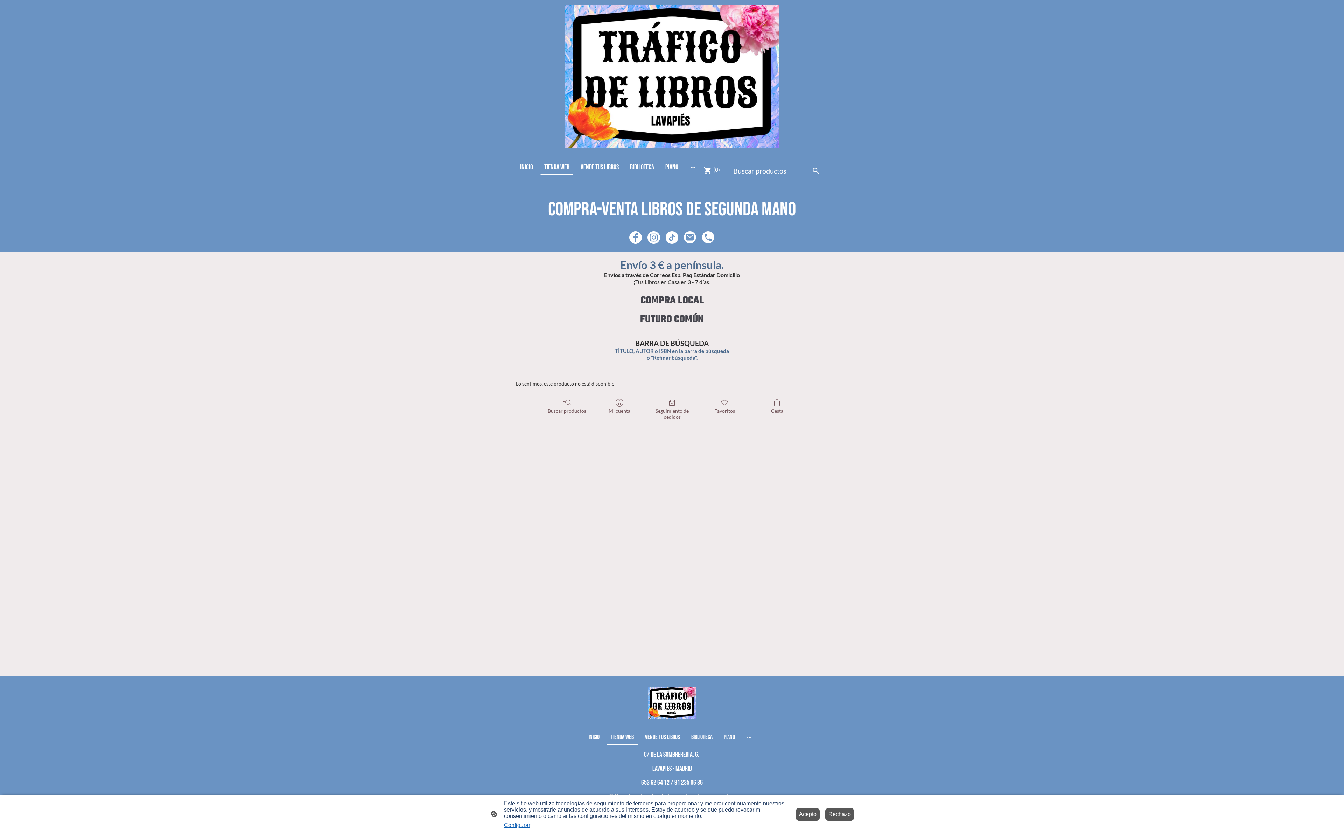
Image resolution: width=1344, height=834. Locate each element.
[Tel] (708, 237)
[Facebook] (635, 237)
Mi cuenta (619, 411)
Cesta (777, 411)
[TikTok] (672, 237)
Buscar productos (567, 411)
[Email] (690, 237)
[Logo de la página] (672, 76)
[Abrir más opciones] (693, 167)
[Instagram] (654, 237)
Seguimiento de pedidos (672, 414)
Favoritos (724, 411)
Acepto (808, 814)
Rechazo (839, 814)
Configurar (517, 825)
